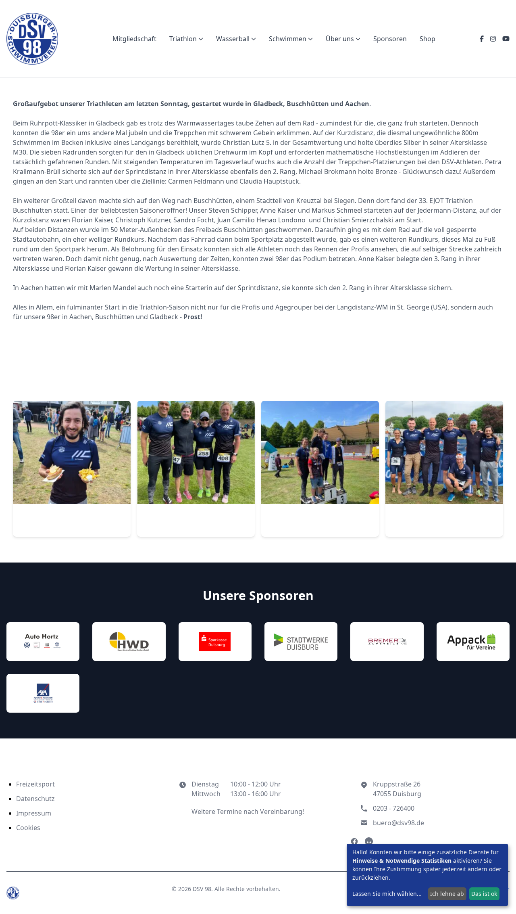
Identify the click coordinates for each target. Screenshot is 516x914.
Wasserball (233, 38)
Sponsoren (390, 38)
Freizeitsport (35, 784)
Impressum (33, 813)
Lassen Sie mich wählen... (387, 893)
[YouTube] (506, 39)
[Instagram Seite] (369, 841)
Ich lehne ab (447, 893)
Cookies (28, 827)
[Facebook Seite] (354, 841)
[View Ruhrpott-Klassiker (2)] (444, 469)
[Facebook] (482, 39)
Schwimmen (287, 38)
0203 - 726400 (393, 808)
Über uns (340, 38)
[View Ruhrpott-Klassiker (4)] (196, 469)
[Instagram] (493, 39)
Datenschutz (35, 798)
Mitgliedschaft (134, 38)
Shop (427, 38)
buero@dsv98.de (398, 822)
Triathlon (183, 38)
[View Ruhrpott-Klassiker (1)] (320, 469)
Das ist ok (484, 893)
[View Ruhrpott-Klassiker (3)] (71, 469)
